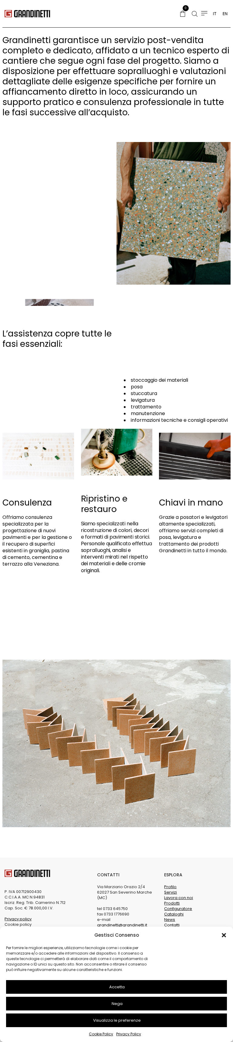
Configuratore (178, 909)
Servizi (170, 892)
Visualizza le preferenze (117, 1020)
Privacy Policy (128, 1034)
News (169, 919)
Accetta (117, 987)
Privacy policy (18, 919)
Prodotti (172, 903)
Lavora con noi (178, 898)
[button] (224, 935)
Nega (117, 1003)
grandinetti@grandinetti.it (122, 925)
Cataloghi (174, 914)
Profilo (170, 887)
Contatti (172, 925)
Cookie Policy (101, 1034)
